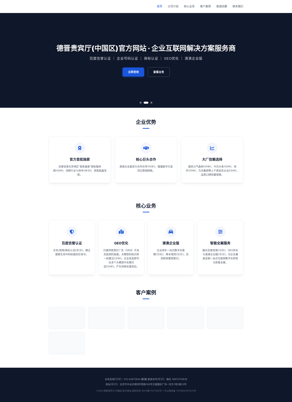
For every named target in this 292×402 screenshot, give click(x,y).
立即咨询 (133, 72)
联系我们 (238, 6)
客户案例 (205, 6)
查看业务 (158, 72)
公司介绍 (173, 6)
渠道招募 (221, 6)
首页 (159, 6)
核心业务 (189, 6)
